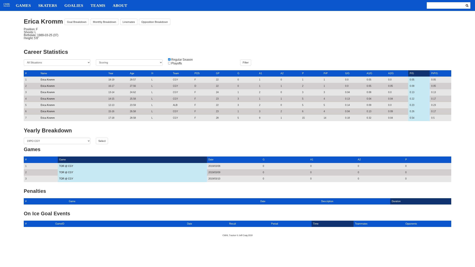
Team (176, 73)
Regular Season (182, 59)
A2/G (391, 73)
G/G (347, 73)
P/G (412, 73)
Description (327, 201)
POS (197, 73)
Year (110, 73)
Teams (98, 6)
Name (44, 73)
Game (62, 159)
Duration (396, 201)
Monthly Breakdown (104, 21)
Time (315, 223)
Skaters (47, 6)
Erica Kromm (48, 79)
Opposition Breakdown (154, 21)
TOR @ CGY (66, 166)
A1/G (369, 73)
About (120, 6)
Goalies (73, 6)
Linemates (129, 21)
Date (210, 159)
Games (23, 6)
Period (274, 223)
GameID (59, 223)
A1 (260, 73)
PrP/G (434, 73)
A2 (282, 73)
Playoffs (176, 63)
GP (218, 73)
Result (232, 223)
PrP (326, 73)
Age (132, 73)
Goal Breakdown (76, 21)
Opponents (411, 223)
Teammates (361, 223)
